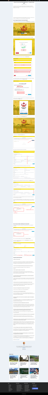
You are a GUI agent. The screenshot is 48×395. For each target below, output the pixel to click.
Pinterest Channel (34, 386)
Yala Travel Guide (26, 388)
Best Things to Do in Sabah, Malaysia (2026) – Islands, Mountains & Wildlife (13, 363)
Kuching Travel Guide (27, 385)
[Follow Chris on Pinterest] (25, 349)
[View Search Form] (39, 0)
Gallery (30, 0)
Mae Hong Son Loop (19, 389)
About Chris (10, 385)
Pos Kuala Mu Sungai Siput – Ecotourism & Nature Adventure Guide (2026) (34, 363)
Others (35, 0)
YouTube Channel (34, 385)
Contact (37, 0)
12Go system (17, 339)
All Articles (10, 386)
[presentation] (13, 358)
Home (26, 0)
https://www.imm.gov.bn (20, 21)
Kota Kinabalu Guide (27, 386)
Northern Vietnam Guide (27, 389)
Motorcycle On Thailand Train (20, 388)
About (28, 0)
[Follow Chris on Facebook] (22, 349)
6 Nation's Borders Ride (19, 386)
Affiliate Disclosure (11, 389)
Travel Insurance (10, 388)
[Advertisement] (24, 13)
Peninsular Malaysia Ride (19, 385)
